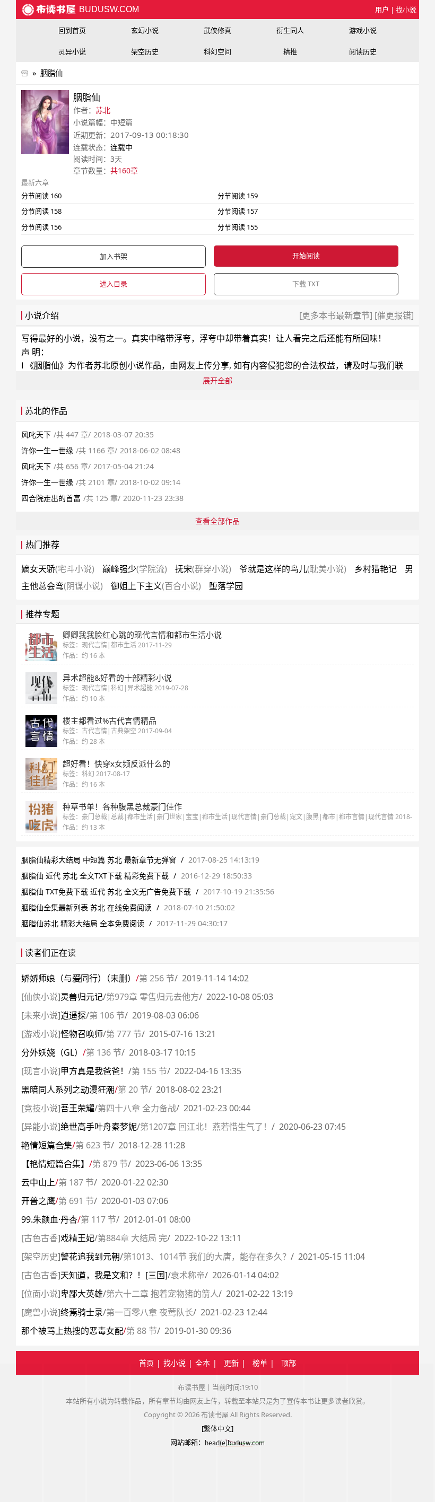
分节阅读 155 (238, 227)
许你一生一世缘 (47, 450)
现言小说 (41, 1071)
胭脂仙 (51, 73)
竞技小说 (41, 1108)
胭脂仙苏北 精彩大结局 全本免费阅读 (82, 923)
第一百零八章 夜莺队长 (149, 1312)
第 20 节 (133, 1089)
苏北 (102, 110)
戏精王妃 (77, 1238)
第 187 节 (76, 1182)
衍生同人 (290, 30)
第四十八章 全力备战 (137, 1108)
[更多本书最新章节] (337, 315)
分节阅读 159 (238, 195)
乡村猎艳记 (375, 569)
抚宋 (203, 569)
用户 (382, 9)
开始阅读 (306, 255)
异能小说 (41, 1126)
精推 (290, 51)
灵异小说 (72, 51)
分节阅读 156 (41, 227)
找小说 (406, 9)
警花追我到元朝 (90, 1256)
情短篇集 (46, 1145)
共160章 (124, 170)
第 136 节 (103, 1052)
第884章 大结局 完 (132, 1238)
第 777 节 (124, 1034)
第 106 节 (107, 1015)
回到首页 (72, 30)
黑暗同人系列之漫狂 (68, 1089)
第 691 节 (76, 1201)
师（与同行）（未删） (78, 978)
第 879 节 (110, 1164)
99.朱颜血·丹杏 (49, 1219)
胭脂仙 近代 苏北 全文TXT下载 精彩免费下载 (95, 876)
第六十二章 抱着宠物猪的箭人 (162, 1293)
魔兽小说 (41, 1312)
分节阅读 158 (41, 211)
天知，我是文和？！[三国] (114, 1275)
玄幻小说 (145, 30)
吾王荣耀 (77, 1108)
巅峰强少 (134, 569)
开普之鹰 (38, 1201)
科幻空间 (217, 51)
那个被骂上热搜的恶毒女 (72, 1331)
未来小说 (41, 1015)
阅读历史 (363, 51)
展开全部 (217, 380)
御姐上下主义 (156, 586)
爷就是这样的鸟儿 (292, 569)
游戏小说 (363, 30)
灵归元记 (81, 997)
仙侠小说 (41, 997)
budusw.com (108, 9)
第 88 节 (141, 1331)
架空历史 (145, 51)
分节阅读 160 (41, 195)
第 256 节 (157, 978)
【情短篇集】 (55, 1164)
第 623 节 (93, 1145)
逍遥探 (73, 1015)
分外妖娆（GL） (52, 1052)
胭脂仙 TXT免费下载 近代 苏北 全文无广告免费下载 (106, 891)
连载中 (121, 147)
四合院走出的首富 (51, 498)
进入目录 (113, 283)
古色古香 (41, 1238)
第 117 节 (98, 1219)
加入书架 (113, 256)
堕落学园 (226, 586)
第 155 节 (149, 1071)
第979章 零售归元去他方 (152, 997)
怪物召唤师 (81, 1034)
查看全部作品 (217, 521)
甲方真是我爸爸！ (94, 1071)
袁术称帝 (188, 1275)
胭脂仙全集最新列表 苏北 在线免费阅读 (86, 907)
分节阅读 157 (238, 211)
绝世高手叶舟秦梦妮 (98, 1126)
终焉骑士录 (81, 1312)
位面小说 (41, 1293)
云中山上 (38, 1182)
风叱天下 (36, 434)
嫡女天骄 (57, 569)
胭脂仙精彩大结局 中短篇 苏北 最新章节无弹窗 (98, 860)
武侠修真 (217, 30)
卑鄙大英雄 (81, 1293)
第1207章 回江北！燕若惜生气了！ (206, 1126)
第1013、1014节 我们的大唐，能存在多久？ (207, 1256)
